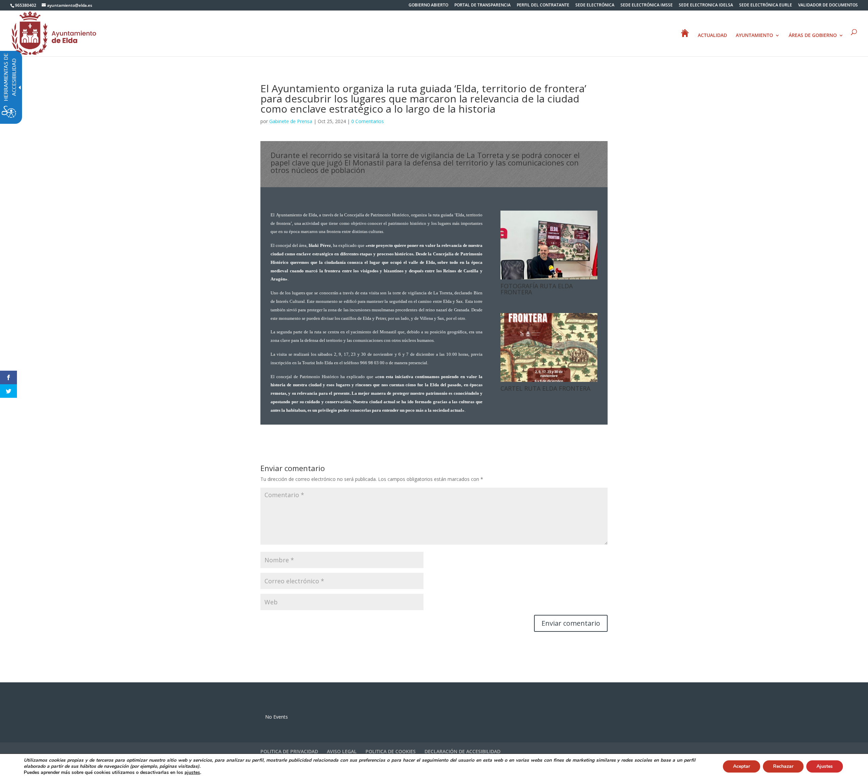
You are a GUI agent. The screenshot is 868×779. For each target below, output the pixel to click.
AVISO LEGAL (342, 751)
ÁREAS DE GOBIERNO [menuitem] (813, 35)
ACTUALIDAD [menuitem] (712, 35)
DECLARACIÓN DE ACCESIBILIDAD (462, 751)
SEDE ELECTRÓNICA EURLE (765, 5)
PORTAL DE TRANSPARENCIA (482, 5)
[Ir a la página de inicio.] (54, 33)
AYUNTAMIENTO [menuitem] (754, 35)
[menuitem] (428, 6)
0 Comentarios (367, 121)
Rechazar (783, 766)
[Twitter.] (8, 391)
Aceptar (741, 766)
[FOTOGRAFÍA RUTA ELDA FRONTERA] (548, 279)
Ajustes (824, 766)
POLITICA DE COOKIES (391, 751)
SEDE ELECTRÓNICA (594, 5)
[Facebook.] (8, 377)
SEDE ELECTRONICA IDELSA (706, 5)
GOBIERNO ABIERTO (428, 5)
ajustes (192, 773)
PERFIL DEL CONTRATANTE (543, 5)
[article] (571, 623)
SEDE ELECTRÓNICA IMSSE (646, 5)
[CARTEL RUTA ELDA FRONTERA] (548, 381)
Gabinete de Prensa (290, 121)
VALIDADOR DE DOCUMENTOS (828, 5)
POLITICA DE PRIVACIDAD (289, 751)
